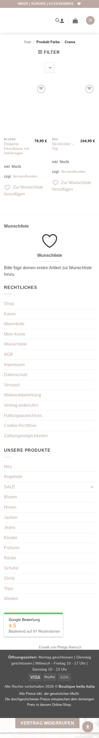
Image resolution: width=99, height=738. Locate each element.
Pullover (12, 547)
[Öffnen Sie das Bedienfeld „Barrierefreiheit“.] (87, 726)
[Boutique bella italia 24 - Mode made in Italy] (27, 20)
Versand (12, 385)
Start (27, 42)
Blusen (10, 497)
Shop (9, 303)
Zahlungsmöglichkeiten (26, 436)
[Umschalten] (92, 487)
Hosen (10, 507)
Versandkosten (25, 176)
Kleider (10, 537)
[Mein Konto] (62, 20)
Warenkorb (14, 324)
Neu (8, 466)
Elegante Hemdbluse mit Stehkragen (16, 148)
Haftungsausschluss (23, 415)
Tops (8, 588)
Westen (11, 598)
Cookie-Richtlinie (20, 425)
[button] (75, 20)
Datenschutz (15, 374)
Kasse (10, 314)
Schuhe (11, 568)
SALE (9, 487)
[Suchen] (57, 20)
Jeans (9, 527)
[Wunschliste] (79, 4)
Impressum (14, 364)
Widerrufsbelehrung (22, 395)
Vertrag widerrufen (21, 405)
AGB (8, 354)
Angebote (13, 476)
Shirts (9, 578)
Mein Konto (14, 334)
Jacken (10, 517)
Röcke (10, 558)
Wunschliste (15, 344)
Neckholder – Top (63, 146)
